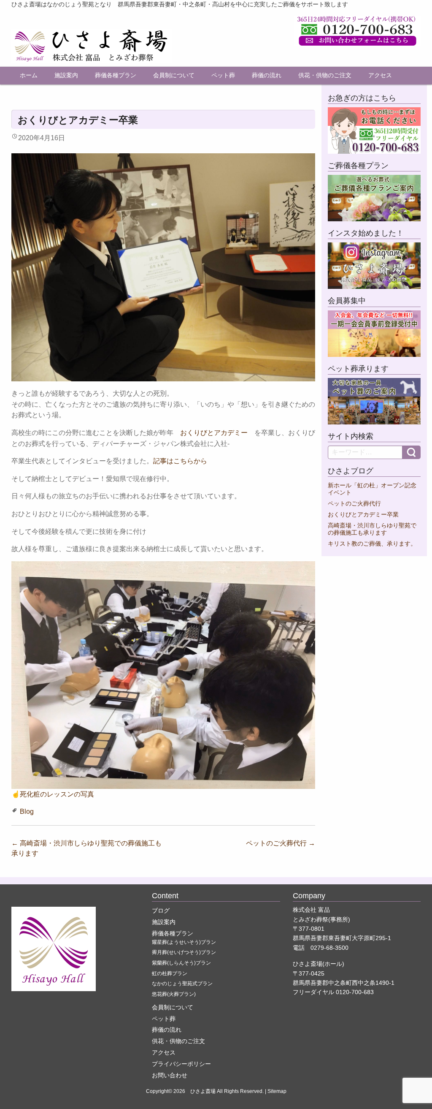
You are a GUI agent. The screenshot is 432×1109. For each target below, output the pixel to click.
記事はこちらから (180, 461)
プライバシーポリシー (181, 1063)
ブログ (161, 910)
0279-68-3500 (329, 947)
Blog (27, 811)
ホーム (29, 75)
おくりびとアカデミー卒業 (363, 514)
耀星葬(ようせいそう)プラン (184, 942)
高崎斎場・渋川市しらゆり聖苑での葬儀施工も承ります (372, 528)
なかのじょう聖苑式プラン (182, 984)
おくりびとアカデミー (214, 432)
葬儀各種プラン (115, 75)
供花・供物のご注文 (324, 75)
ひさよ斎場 (203, 1091)
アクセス (380, 75)
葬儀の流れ (266, 75)
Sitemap (276, 1091)
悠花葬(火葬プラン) (174, 994)
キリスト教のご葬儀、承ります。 (372, 544)
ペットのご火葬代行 (280, 843)
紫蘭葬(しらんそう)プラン (181, 963)
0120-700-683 (355, 992)
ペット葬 (223, 75)
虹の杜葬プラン (169, 973)
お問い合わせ (169, 1075)
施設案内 (66, 75)
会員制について (173, 75)
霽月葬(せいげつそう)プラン (184, 952)
